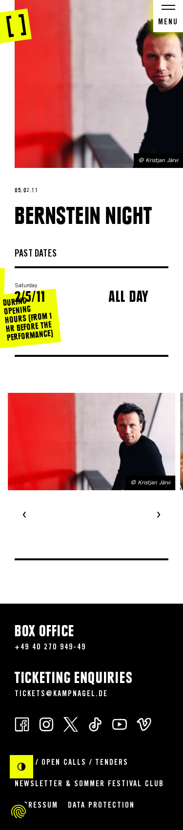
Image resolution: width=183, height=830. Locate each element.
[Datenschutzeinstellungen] (18, 811)
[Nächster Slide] (158, 515)
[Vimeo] (144, 723)
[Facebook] (22, 723)
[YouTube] (119, 723)
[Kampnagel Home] (16, 22)
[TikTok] (95, 723)
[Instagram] (46, 723)
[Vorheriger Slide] (24, 515)
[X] (70, 723)
